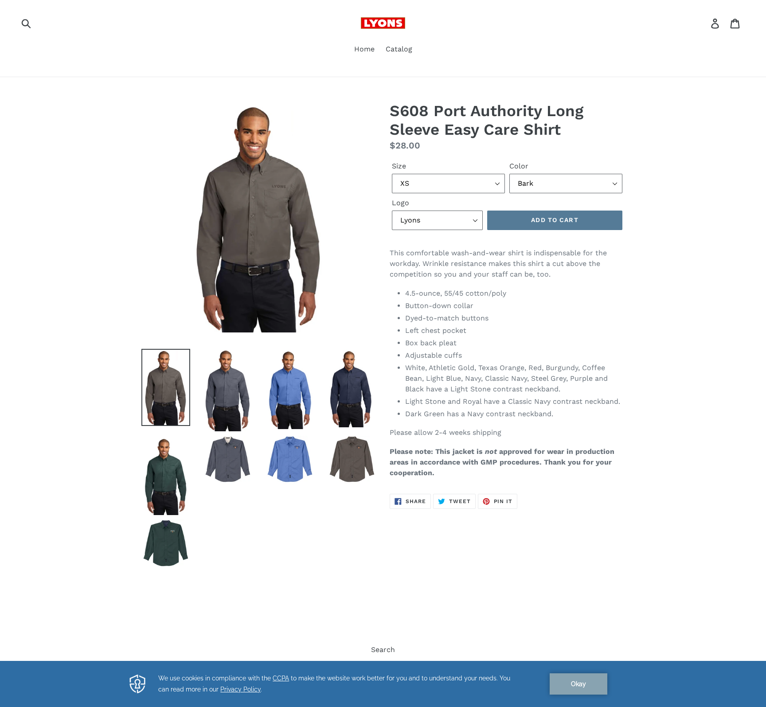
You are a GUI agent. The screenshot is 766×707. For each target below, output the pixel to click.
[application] (383, 684)
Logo (400, 203)
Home (364, 49)
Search (383, 649)
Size (399, 166)
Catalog (399, 49)
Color (518, 166)
